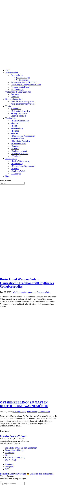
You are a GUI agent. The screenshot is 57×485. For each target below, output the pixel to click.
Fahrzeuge (15, 94)
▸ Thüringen (16, 156)
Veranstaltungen (17, 89)
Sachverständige (23, 77)
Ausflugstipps (11, 158)
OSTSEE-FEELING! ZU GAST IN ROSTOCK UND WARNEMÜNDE (24, 404)
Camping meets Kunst (20, 87)
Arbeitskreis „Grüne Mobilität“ (23, 82)
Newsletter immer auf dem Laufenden (21, 448)
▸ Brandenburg (17, 128)
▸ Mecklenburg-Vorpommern (23, 136)
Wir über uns (16, 108)
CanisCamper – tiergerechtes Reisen (26, 85)
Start (7, 70)
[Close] (1, 481)
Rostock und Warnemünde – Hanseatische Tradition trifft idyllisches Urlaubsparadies (27, 283)
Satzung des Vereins (19, 113)
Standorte (15, 97)
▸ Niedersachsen (17, 138)
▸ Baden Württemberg (20, 121)
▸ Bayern (14, 123)
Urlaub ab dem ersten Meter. (42, 474)
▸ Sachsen (15, 148)
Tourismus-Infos (43, 292)
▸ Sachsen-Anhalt (18, 171)
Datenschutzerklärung (14, 450)
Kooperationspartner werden (22, 104)
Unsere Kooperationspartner (22, 101)
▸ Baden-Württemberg (20, 161)
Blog (7, 176)
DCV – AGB (11, 460)
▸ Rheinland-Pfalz (18, 143)
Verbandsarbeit (11, 73)
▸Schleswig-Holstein (19, 153)
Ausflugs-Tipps (19, 412)
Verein (8, 106)
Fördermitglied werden (20, 111)
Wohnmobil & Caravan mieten (18, 92)
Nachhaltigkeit (22, 80)
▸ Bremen (15, 131)
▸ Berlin (14, 126)
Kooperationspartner (13, 99)
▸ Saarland (15, 146)
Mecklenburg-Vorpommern (24, 292)
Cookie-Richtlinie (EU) (15, 457)
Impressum (9, 452)
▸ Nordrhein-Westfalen (20, 141)
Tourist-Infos (10, 118)
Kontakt (8, 455)
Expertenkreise (17, 75)
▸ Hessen (14, 133)
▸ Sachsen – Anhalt (19, 151)
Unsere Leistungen (18, 116)
